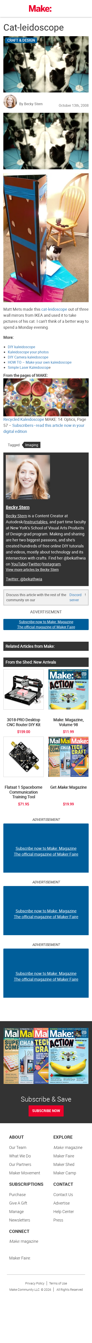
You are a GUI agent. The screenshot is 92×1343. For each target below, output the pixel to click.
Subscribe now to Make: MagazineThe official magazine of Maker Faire (46, 624)
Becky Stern (17, 507)
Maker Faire (63, 1156)
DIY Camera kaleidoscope (28, 357)
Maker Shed (63, 1164)
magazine (67, 1147)
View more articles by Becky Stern (32, 569)
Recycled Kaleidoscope (23, 419)
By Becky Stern (31, 103)
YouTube (19, 564)
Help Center (63, 1211)
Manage (16, 1211)
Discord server (75, 597)
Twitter (34, 564)
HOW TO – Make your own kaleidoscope (39, 362)
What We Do (20, 1156)
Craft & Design (21, 40)
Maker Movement (24, 1172)
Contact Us (63, 1194)
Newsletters (19, 1220)
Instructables (36, 521)
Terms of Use (58, 1283)
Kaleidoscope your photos (28, 352)
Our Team (17, 1147)
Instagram (51, 564)
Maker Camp (64, 1172)
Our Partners (20, 1164)
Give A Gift (18, 1203)
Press (58, 1220)
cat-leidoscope (54, 309)
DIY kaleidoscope (21, 346)
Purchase (17, 1194)
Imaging (31, 444)
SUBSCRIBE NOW (46, 1110)
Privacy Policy (34, 1283)
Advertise (61, 1203)
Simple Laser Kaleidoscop (28, 367)
